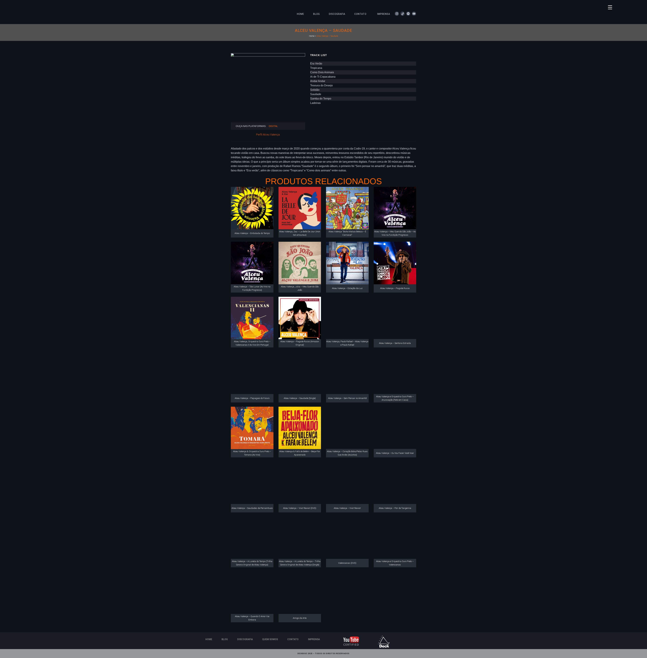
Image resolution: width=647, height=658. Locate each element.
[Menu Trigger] (610, 7)
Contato (293, 639)
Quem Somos (270, 639)
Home (311, 36)
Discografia (245, 639)
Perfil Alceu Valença (268, 134)
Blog (225, 639)
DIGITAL (273, 126)
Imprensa (314, 639)
